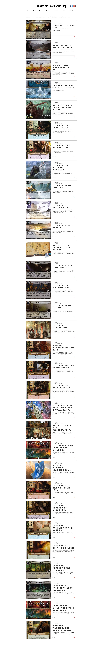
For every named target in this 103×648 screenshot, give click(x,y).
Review (33, 17)
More (69, 17)
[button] (75, 17)
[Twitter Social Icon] (72, 6)
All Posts (28, 17)
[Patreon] (74, 6)
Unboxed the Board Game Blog (51, 6)
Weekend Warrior (62, 17)
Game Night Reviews (41, 17)
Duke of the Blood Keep (52, 17)
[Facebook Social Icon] (70, 6)
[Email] (75, 6)
